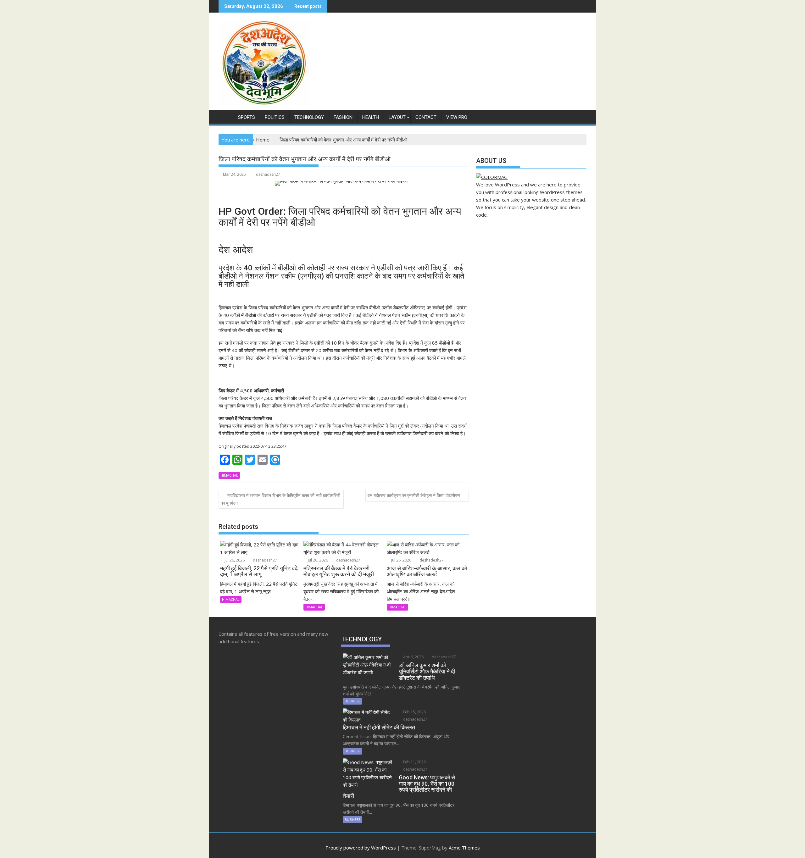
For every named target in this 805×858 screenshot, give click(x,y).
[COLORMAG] (492, 177)
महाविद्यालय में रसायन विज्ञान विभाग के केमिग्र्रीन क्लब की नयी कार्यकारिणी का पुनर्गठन (280, 499)
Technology (309, 117)
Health (370, 117)
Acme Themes (464, 847)
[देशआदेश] (224, 116)
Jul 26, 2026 (234, 560)
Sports (246, 117)
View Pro (456, 117)
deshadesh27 (268, 174)
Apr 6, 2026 (413, 657)
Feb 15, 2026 (414, 712)
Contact (425, 117)
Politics (275, 117)
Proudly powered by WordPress (360, 847)
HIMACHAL (229, 475)
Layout (397, 117)
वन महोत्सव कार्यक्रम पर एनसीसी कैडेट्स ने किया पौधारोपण (414, 495)
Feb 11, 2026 (414, 762)
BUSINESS (352, 701)
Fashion (343, 117)
